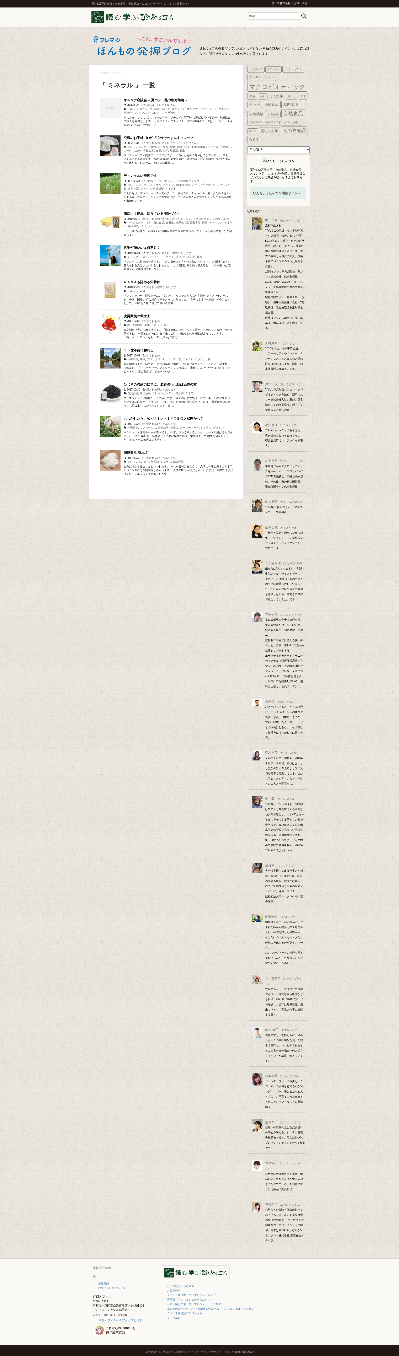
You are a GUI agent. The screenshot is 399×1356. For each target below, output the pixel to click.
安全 (182, 150)
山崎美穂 (132, 359)
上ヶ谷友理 (285, 563)
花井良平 (284, 461)
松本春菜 (283, 1076)
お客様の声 (174, 1290)
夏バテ (144, 109)
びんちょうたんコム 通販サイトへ (277, 193)
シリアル (213, 146)
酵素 (205, 222)
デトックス (216, 222)
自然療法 (273, 114)
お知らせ (151, 181)
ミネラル (132, 109)
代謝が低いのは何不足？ (142, 247)
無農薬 (174, 150)
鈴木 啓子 (282, 1030)
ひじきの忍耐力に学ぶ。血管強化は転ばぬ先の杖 (160, 384)
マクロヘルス (148, 427)
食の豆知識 (294, 130)
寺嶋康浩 (132, 427)
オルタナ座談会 (165, 105)
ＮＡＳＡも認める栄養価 (142, 282)
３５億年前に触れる (139, 350)
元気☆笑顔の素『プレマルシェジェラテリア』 (195, 1304)
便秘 (252, 96)
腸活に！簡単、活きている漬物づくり (152, 213)
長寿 (199, 256)
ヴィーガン (154, 226)
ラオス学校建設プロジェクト (184, 1313)
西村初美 (283, 752)
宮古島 (187, 256)
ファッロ (145, 188)
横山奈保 (282, 425)
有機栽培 (158, 188)
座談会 (128, 112)
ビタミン (168, 184)
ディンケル (219, 184)
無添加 (180, 222)
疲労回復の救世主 (137, 316)
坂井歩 (280, 701)
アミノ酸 (170, 188)
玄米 (153, 146)
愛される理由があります (176, 218)
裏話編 (150, 105)
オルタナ (223, 109)
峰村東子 (283, 1204)
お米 (165, 150)
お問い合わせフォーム (111, 1288)
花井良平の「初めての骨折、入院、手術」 (274, 122)
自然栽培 (163, 427)
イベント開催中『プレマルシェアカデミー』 (194, 1295)
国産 (180, 146)
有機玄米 (148, 150)
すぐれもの (153, 143)
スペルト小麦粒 (201, 184)
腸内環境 (133, 226)
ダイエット (273, 69)
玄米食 (224, 146)
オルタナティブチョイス (202, 109)
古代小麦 (133, 188)
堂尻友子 (283, 1122)
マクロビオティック (139, 222)
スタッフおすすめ (144, 112)
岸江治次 (145, 393)
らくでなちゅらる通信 (180, 1286)
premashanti (198, 146)
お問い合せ (301, 3)
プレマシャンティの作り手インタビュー (183, 181)
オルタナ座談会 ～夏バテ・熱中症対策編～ (156, 100)
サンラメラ (256, 69)
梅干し (168, 325)
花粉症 (252, 131)
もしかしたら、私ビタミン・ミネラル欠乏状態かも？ (163, 418)
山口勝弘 (284, 502)
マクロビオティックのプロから (180, 143)
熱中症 (166, 109)
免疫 (142, 359)
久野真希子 (282, 343)
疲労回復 (137, 325)
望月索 (280, 865)
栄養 (187, 146)
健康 (173, 146)
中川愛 (280, 799)
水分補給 (155, 109)
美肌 (147, 325)
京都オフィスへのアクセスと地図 (120, 1320)
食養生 (170, 222)
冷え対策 (276, 96)
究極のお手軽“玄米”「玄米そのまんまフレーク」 (160, 138)
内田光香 (281, 916)
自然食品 (158, 222)
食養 (158, 150)
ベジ (143, 226)
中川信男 (283, 220)
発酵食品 (195, 222)
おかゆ (137, 150)
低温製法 (178, 461)
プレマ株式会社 (281, 3)
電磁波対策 (269, 131)
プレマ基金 (174, 1317)
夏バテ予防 (178, 109)
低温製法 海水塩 (136, 452)
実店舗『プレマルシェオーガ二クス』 (190, 1299)
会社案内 (103, 1283)
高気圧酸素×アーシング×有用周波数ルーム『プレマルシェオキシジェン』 (212, 1308)
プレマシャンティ (138, 146)
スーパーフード (152, 256)
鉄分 (178, 256)
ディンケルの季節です (140, 175)
